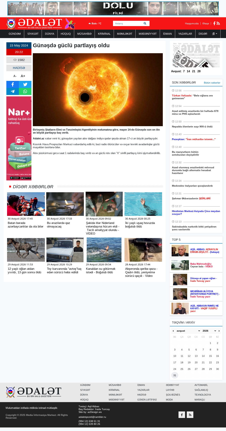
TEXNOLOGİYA (203, 394)
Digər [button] (203, 33)
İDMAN (167, 33)
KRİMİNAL (104, 33)
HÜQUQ (66, 33)
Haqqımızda (192, 23)
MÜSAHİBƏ (84, 33)
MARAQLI (200, 399)
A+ (23, 76)
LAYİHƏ (170, 390)
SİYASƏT (32, 33)
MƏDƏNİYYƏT (148, 33)
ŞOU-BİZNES (173, 394)
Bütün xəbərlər (212, 82)
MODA (169, 399)
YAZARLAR (185, 33)
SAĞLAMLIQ (201, 390)
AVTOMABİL (201, 385)
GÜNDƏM (15, 33)
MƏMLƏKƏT (124, 33)
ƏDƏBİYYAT (172, 385)
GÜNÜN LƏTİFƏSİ (147, 399)
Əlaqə (205, 23)
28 (199, 71)
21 (193, 71)
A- (14, 76)
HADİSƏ (141, 394)
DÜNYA (49, 33)
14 (188, 71)
